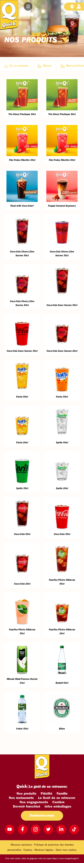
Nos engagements (34, 802)
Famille (62, 793)
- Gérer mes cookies (65, 850)
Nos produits (26, 793)
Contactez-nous (42, 815)
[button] (28, 6)
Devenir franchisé (26, 806)
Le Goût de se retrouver (56, 798)
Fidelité (46, 793)
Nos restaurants (21, 798)
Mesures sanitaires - (22, 845)
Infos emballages (58, 806)
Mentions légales (43, 850)
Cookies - (28, 850)
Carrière (58, 802)
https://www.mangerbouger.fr (65, 858)
